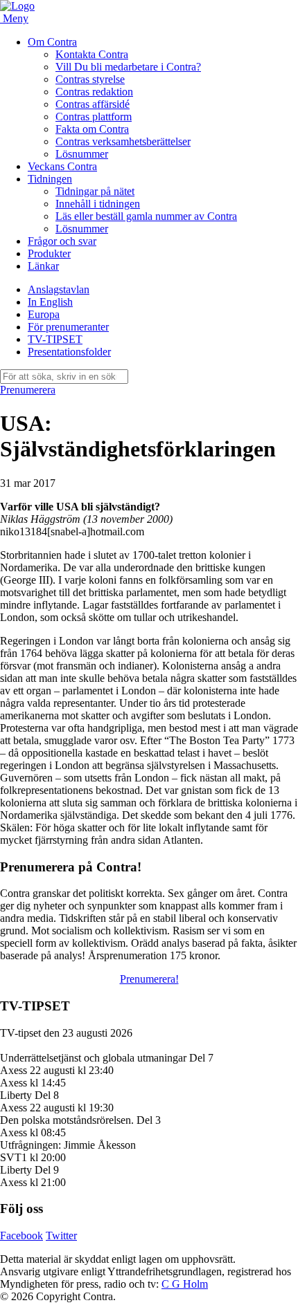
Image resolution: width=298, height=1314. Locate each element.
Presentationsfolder (69, 352)
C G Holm (184, 1284)
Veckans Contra (62, 166)
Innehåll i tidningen (97, 204)
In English (50, 302)
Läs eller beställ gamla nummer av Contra (146, 216)
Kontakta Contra (91, 54)
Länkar (43, 266)
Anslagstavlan (58, 289)
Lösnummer (81, 154)
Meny (15, 18)
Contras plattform (93, 116)
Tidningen (50, 179)
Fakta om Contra (92, 129)
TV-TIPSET (55, 339)
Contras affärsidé (92, 104)
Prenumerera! (149, 979)
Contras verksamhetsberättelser (123, 141)
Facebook (21, 1235)
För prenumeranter (68, 327)
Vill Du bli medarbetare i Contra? (128, 67)
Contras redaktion (94, 92)
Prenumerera (27, 390)
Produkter (49, 253)
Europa (44, 314)
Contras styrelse (90, 79)
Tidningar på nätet (94, 191)
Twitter (61, 1235)
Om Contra (52, 42)
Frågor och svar (62, 241)
